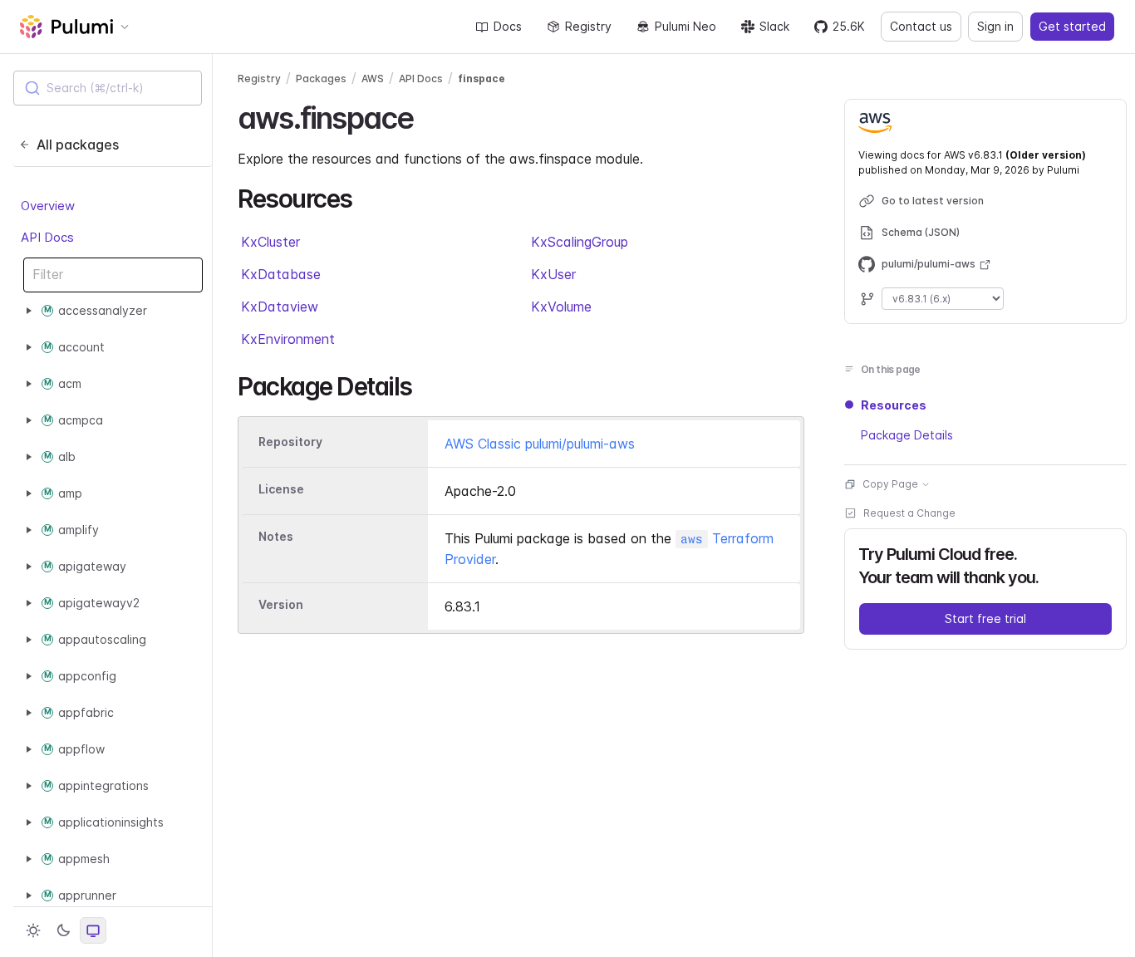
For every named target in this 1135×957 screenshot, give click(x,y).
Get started (1072, 26)
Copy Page (890, 484)
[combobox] (107, 88)
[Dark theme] (63, 930)
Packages (321, 78)
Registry (588, 26)
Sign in (995, 26)
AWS (372, 78)
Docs (508, 26)
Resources (893, 405)
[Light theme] (33, 930)
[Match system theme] (93, 930)
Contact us (921, 26)
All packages (78, 144)
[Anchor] (427, 115)
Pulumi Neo (685, 26)
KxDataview (279, 306)
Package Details (907, 435)
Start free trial (985, 618)
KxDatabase (281, 274)
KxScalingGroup (579, 241)
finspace (481, 78)
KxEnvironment (288, 339)
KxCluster (270, 241)
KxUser (553, 274)
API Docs (47, 237)
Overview (48, 205)
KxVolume (561, 306)
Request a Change (909, 513)
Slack (774, 26)
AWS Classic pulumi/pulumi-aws (540, 443)
